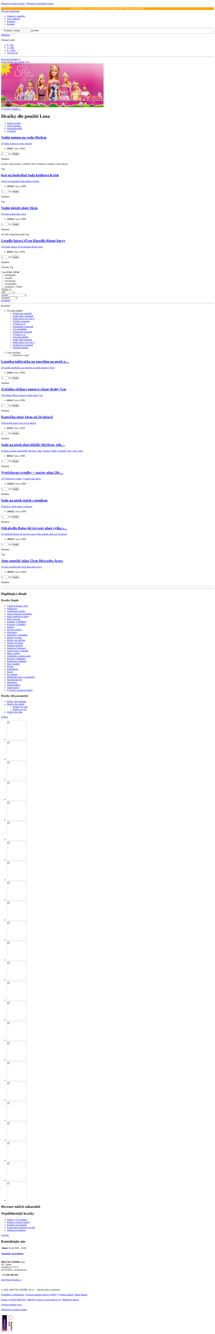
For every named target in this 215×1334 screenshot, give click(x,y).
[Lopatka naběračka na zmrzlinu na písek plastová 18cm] (28, 367)
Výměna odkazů (65, 1294)
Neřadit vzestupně (21, 321)
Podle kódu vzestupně (23, 316)
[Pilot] (4, 717)
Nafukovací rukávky (16, 1230)
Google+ (5, 1235)
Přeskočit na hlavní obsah (13, 3)
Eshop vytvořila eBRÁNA (13, 1299)
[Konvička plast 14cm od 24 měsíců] (18, 423)
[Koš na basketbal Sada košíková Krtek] (20, 181)
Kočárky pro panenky (17, 1225)
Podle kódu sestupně (22, 340)
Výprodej (10, 284)
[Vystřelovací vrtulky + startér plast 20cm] (21, 478)
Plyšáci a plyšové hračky (18, 1222)
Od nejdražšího (20, 329)
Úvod (3, 62)
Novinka (10, 281)
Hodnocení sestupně (22, 313)
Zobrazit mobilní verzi (11, 1304)
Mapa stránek (81, 1294)
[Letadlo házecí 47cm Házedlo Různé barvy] (22, 247)
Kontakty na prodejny (13, 1253)
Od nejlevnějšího (21, 337)
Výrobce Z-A (19, 334)
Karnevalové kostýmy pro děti (21, 1227)
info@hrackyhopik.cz (11, 1280)
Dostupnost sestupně (22, 332)
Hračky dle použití (15, 62)
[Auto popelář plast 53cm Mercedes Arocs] (21, 567)
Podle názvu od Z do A (23, 342)
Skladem (10, 275)
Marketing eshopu (70, 1299)
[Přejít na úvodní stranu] (10, 11)
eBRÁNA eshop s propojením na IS (44, 1299)
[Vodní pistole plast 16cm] (13, 214)
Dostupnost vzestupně (23, 326)
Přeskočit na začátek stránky (14, 1309)
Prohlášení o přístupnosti (12, 1294)
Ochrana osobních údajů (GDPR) (40, 1294)
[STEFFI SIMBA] (52, 106)
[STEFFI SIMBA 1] (11, 109)
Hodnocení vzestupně (23, 345)
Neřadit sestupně (20, 347)
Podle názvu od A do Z (23, 318)
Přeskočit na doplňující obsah (40, 3)
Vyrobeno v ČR (13, 287)
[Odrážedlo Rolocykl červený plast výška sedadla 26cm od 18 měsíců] (34, 534)
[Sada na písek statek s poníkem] (16, 506)
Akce (8, 278)
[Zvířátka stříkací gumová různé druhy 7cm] (22, 395)
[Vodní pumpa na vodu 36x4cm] (16, 143)
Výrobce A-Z (19, 324)
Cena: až (10, 272)
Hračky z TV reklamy (17, 1219)
